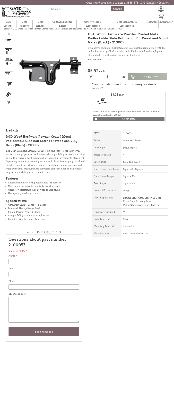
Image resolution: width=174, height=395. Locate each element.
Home (7, 28)
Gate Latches (8, 23)
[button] (8, 102)
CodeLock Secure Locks (62, 23)
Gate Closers (24, 23)
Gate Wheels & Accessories (93, 23)
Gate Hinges (40, 23)
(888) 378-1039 (53, 232)
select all (97, 88)
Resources (152, 21)
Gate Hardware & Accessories (127, 23)
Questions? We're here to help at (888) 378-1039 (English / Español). (128, 2)
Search (117, 8)
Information (166, 21)
